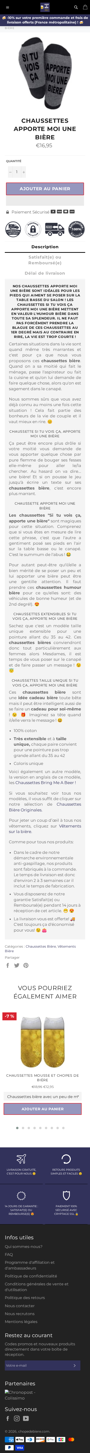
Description (45, 246)
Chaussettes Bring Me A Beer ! (45, 782)
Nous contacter (20, 1306)
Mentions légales (21, 1321)
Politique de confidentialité (31, 1276)
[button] (45, 200)
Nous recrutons (20, 1313)
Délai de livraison (45, 273)
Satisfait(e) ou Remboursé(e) (45, 260)
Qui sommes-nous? (23, 1246)
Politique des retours (25, 1297)
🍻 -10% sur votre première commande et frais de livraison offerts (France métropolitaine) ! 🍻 (45, 20)
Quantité (13, 161)
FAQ (9, 1254)
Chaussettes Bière (41, 946)
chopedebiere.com (33, 1431)
